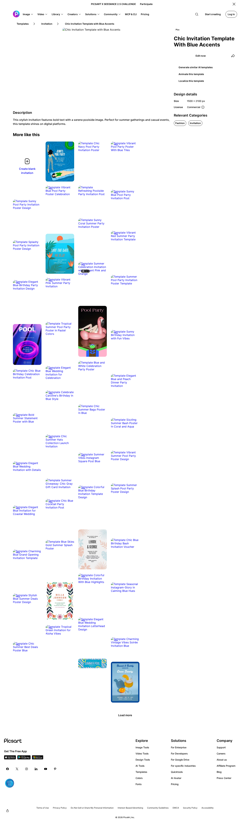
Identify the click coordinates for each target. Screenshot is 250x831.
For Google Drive (180, 759)
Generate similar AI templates (196, 67)
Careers (221, 753)
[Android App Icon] (24, 758)
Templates (141, 771)
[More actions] (69, 176)
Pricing (175, 784)
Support (221, 747)
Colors (139, 778)
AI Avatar (176, 778)
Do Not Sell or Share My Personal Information (92, 808)
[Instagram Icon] (26, 769)
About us (222, 759)
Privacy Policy (60, 808)
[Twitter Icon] (17, 769)
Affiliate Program (226, 765)
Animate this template (191, 74)
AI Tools (140, 765)
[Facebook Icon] (7, 769)
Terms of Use (42, 808)
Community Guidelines (158, 808)
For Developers (179, 753)
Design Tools (143, 759)
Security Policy (190, 808)
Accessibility (208, 808)
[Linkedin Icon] (36, 769)
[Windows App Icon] (37, 758)
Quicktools (177, 771)
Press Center (224, 778)
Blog (219, 771)
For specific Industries (183, 765)
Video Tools (142, 753)
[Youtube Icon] (45, 769)
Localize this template (191, 80)
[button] (28, 14)
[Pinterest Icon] (55, 769)
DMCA (176, 808)
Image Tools (142, 747)
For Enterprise (178, 747)
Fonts (139, 784)
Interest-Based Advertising (130, 808)
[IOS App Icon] (10, 758)
